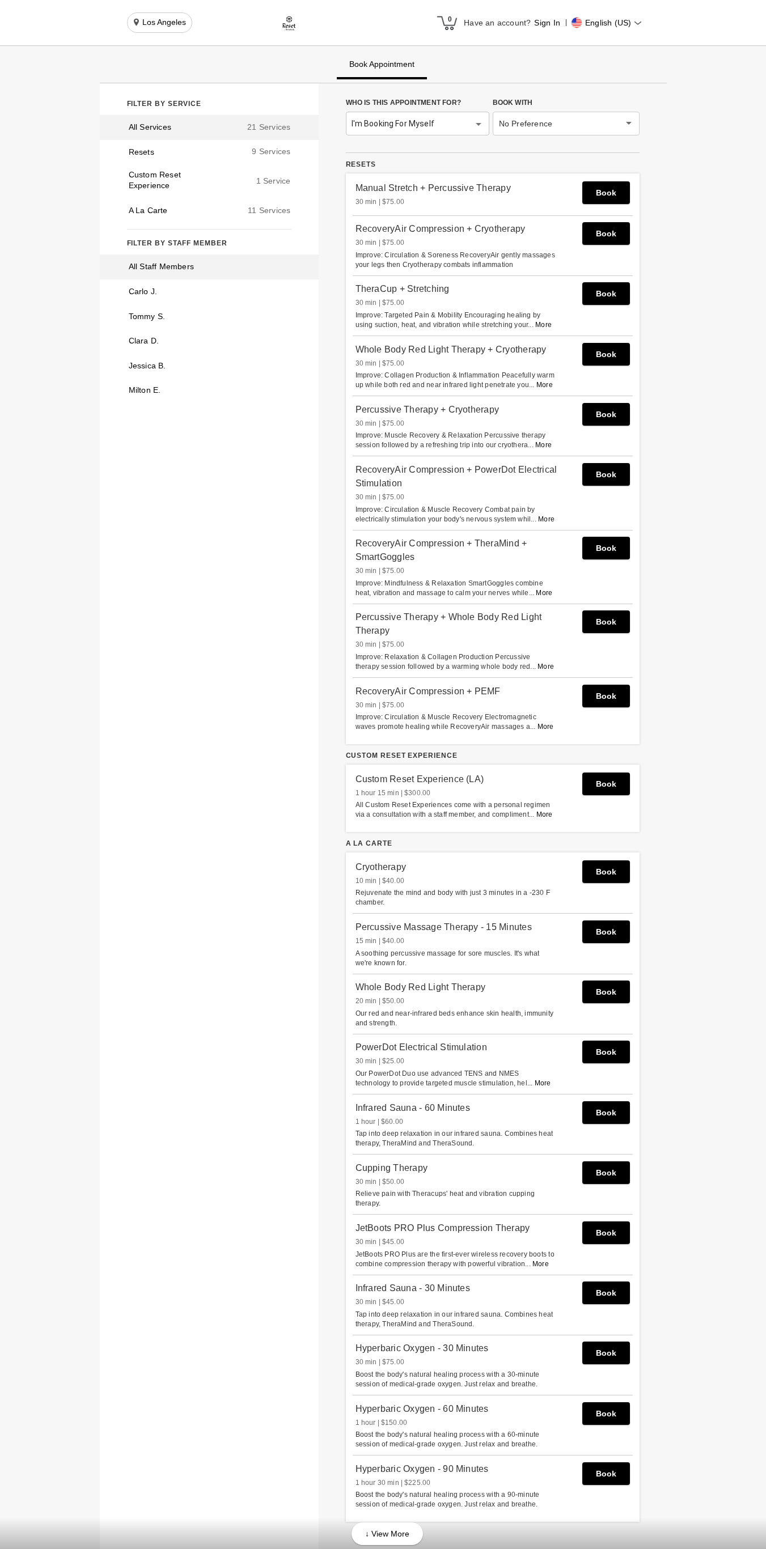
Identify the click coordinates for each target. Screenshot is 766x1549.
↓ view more (387, 1533)
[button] (289, 23)
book (606, 192)
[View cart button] (447, 22)
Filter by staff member (177, 243)
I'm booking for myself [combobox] (393, 123)
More (543, 325)
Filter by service (164, 104)
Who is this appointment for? (404, 103)
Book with (513, 103)
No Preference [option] (526, 123)
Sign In (547, 22)
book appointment (381, 64)
